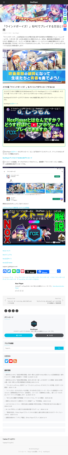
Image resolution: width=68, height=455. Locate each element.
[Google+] (65, 16)
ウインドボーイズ (23, 277)
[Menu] (4, 2)
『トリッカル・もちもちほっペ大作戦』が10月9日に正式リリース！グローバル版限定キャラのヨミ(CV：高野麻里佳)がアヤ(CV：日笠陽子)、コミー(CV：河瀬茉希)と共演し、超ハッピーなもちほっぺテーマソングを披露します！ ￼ (33, 393)
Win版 (20, 335)
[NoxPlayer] (34, 13)
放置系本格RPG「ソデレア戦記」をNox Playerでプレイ (22, 417)
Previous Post (19, 301)
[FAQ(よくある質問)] (18, 291)
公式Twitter (8, 262)
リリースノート (22, 451)
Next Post (48, 301)
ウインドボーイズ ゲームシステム (16, 279)
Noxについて (6, 251)
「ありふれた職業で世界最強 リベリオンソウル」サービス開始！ (25, 398)
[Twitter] (65, 14)
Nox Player (16, 33)
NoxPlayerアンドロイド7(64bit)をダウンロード (17, 158)
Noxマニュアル (7, 255)
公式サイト (13, 103)
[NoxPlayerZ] (22, 291)
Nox (4, 262)
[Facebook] (65, 11)
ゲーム (11, 277)
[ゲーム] (20, 291)
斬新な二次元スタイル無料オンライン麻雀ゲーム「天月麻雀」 (24, 401)
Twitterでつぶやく (8, 443)
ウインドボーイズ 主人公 (32, 279)
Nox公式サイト (7, 259)
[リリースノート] (16, 291)
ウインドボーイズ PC (34, 277)
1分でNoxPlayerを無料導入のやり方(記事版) (16, 208)
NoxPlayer (34, 2)
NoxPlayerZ (46, 451)
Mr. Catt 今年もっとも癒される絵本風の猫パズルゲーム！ (23, 409)
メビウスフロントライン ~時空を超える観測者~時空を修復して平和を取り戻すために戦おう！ (34, 404)
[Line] (65, 18)
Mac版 (51, 335)
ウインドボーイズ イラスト (47, 277)
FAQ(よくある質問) (32, 451)
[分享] (65, 29)
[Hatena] (65, 22)
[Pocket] (65, 26)
